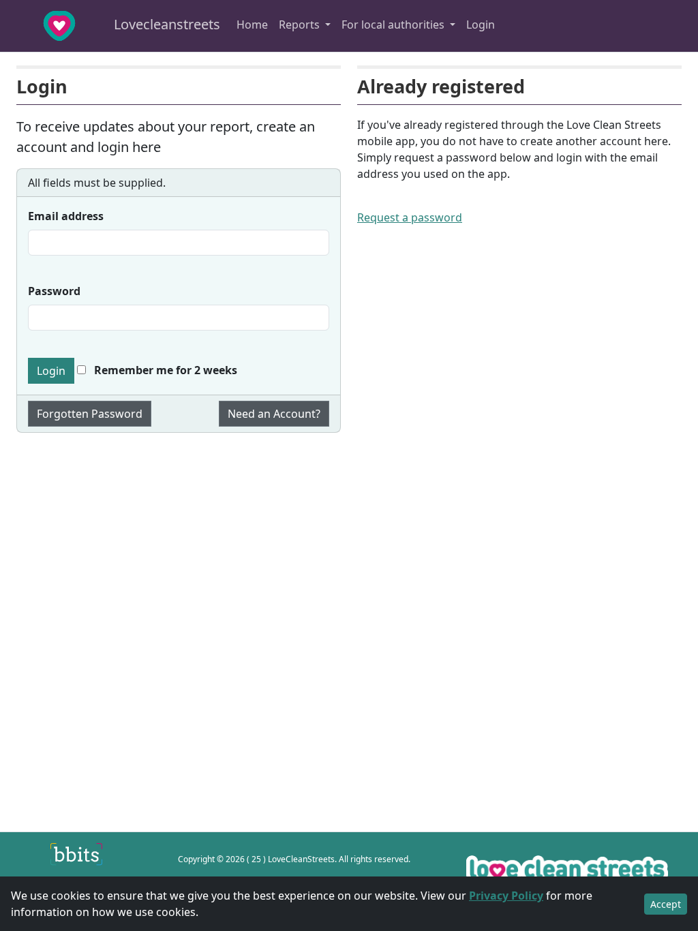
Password (54, 291)
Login (480, 24)
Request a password (409, 217)
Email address (66, 216)
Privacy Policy (506, 895)
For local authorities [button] (394, 24)
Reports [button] (300, 24)
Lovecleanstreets (165, 24)
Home (252, 24)
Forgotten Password (89, 413)
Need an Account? (274, 413)
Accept (665, 904)
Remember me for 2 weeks (164, 370)
